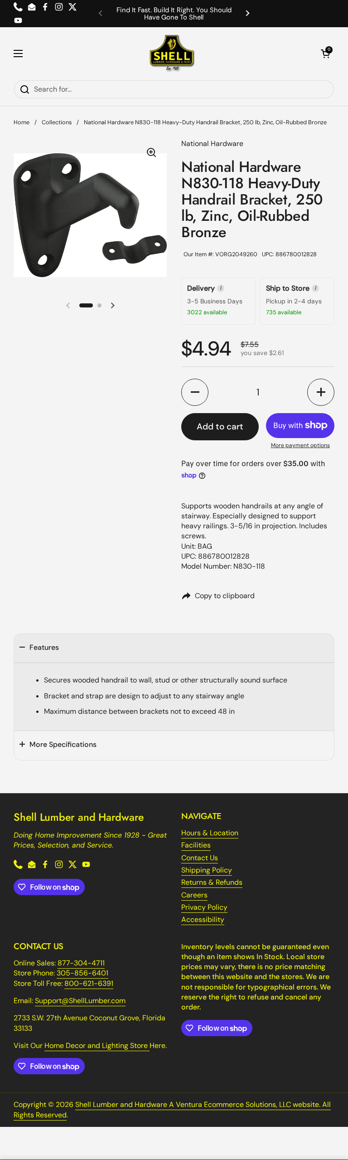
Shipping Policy (206, 870)
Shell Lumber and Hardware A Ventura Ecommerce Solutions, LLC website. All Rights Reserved (172, 1109)
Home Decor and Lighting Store (97, 1045)
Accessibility (202, 919)
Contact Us (199, 858)
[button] (325, 53)
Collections (57, 122)
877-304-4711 (81, 963)
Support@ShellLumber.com (80, 1000)
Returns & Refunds (211, 882)
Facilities (196, 845)
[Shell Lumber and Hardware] (172, 53)
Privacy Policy (204, 907)
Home (21, 122)
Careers (194, 895)
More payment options (300, 445)
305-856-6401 (82, 973)
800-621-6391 (88, 983)
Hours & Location (209, 833)
